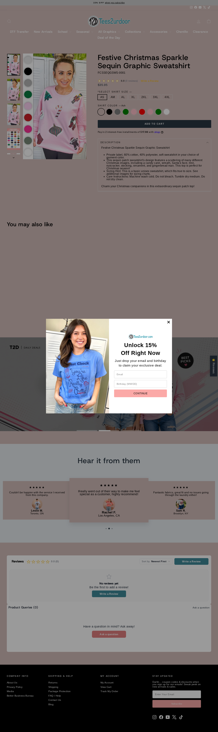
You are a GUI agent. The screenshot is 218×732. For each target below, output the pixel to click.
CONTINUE (140, 393)
